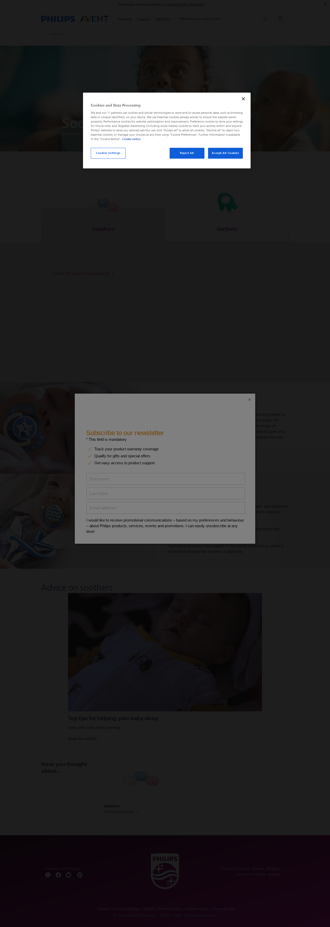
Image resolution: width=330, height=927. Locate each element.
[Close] (243, 98)
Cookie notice (131, 139)
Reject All (187, 153)
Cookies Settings (108, 153)
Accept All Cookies (225, 153)
